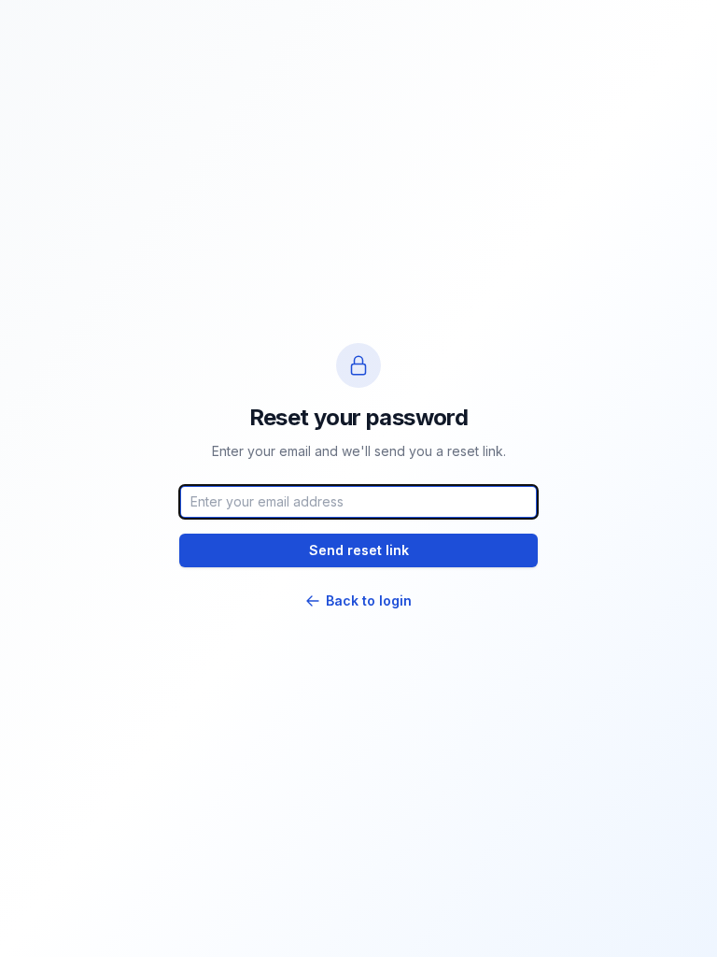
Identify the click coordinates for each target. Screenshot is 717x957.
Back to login (369, 600)
